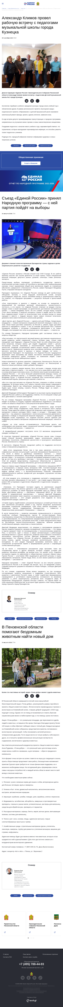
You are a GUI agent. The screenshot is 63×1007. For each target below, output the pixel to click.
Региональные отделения (50, 954)
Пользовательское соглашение (31, 987)
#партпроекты (28, 895)
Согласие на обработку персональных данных (31, 992)
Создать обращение (30, 163)
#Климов (16, 145)
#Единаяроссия (40, 618)
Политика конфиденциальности (31, 989)
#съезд (54, 618)
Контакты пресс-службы (30, 957)
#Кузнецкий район (30, 145)
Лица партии (27, 954)
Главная (4, 8)
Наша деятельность (13, 8)
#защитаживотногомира (44, 895)
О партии (6, 954)
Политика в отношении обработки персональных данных (31, 990)
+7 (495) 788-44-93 (31, 964)
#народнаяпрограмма (24, 618)
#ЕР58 (10, 618)
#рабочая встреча (45, 145)
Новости (23, 8)
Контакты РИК (7, 957)
